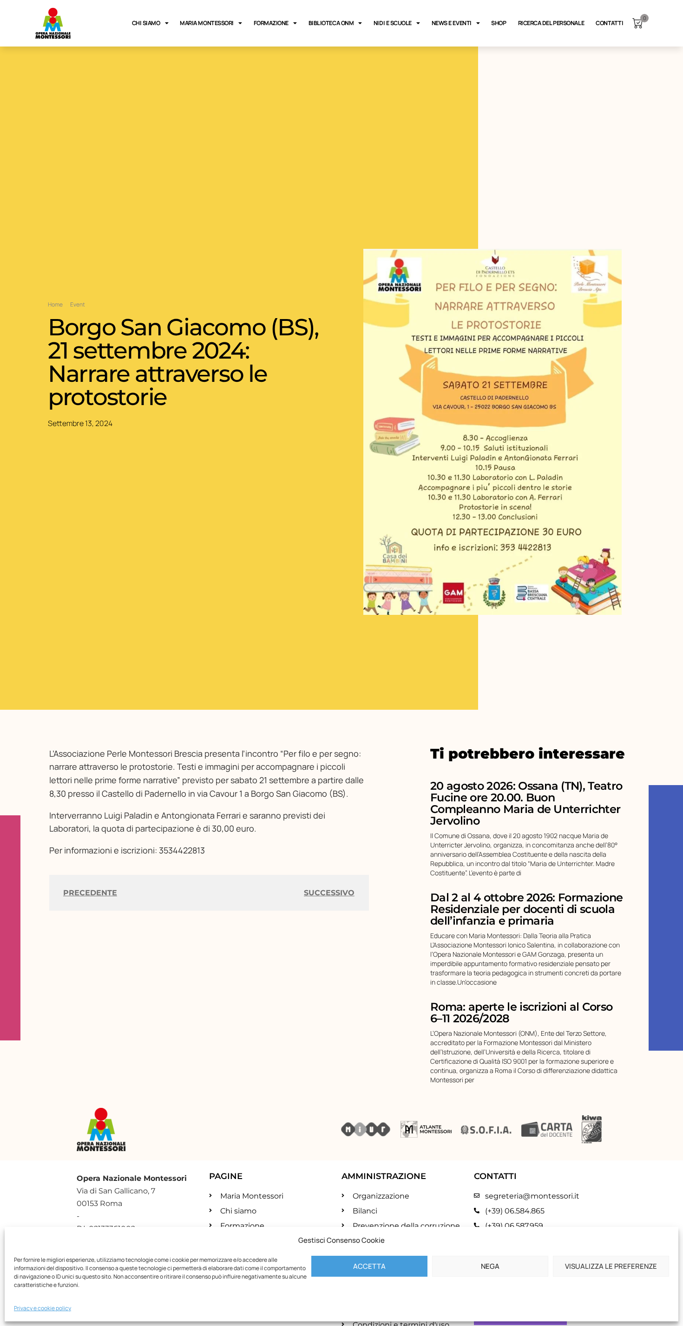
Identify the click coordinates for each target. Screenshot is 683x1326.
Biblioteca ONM (331, 23)
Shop (498, 23)
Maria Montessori (207, 23)
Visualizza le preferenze (611, 1266)
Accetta (369, 1266)
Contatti (609, 23)
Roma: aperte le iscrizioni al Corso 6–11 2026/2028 (521, 1012)
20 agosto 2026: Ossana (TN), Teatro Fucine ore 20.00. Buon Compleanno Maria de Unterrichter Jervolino (526, 803)
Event (77, 304)
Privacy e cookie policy (42, 1308)
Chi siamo (146, 23)
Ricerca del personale (551, 23)
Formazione (271, 23)
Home (55, 304)
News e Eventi (452, 23)
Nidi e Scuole (393, 23)
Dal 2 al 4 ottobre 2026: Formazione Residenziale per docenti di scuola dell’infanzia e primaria (526, 909)
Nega (490, 1266)
